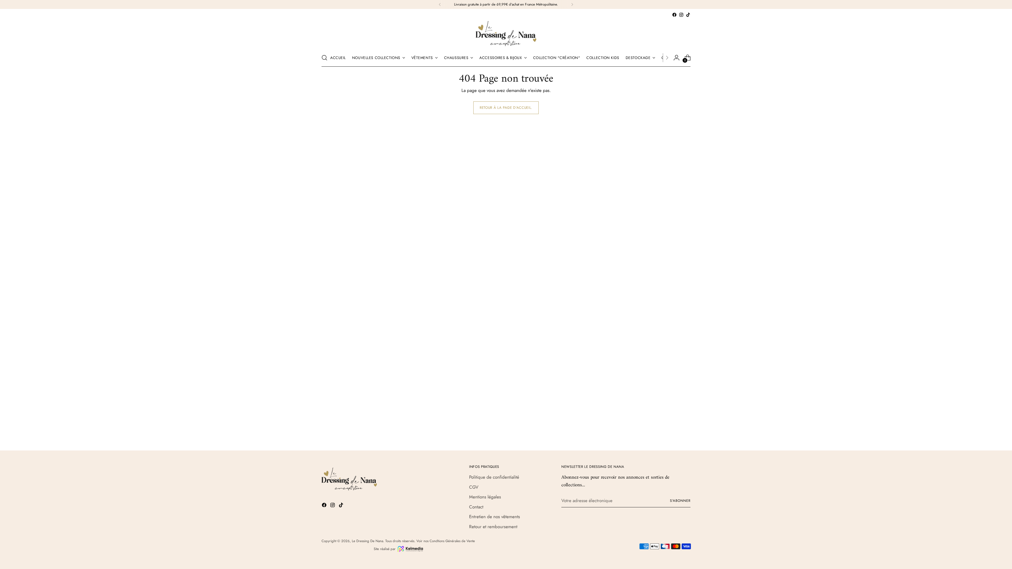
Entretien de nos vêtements (494, 516)
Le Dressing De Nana (367, 540)
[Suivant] (572, 4)
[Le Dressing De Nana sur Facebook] (674, 14)
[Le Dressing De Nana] (506, 33)
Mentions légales (485, 497)
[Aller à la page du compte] (676, 57)
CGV (473, 487)
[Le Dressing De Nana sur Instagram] (681, 14)
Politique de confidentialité (494, 477)
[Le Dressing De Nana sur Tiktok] (688, 14)
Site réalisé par (385, 548)
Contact (476, 507)
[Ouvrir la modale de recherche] (324, 57)
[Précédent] (440, 4)
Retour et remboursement (493, 526)
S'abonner (680, 500)
